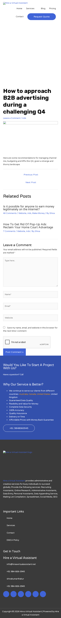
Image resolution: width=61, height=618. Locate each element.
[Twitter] (13, 594)
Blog (43, 8)
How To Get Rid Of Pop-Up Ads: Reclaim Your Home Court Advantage (28, 226)
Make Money (38, 213)
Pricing (52, 8)
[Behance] (43, 594)
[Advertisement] (30, 55)
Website (22, 213)
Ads (24, 118)
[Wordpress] (28, 594)
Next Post (30, 182)
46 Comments (10, 213)
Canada (32, 394)
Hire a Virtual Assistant (14, 480)
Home (19, 8)
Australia (23, 394)
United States (43, 394)
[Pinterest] (36, 594)
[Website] (30, 318)
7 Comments (9, 231)
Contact (19, 16)
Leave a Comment (11, 118)
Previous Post (31, 174)
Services (30, 8)
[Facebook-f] (6, 594)
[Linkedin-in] (21, 594)
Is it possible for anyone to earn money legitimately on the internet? (28, 208)
